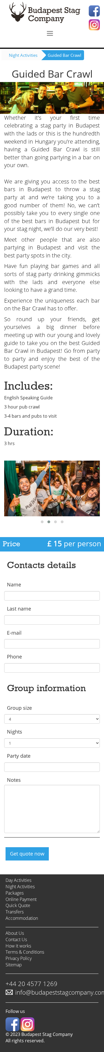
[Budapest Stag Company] (52, 13)
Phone (14, 656)
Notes (14, 780)
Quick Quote (18, 905)
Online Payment (21, 899)
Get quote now (27, 853)
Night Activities (23, 55)
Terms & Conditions (25, 952)
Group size (19, 707)
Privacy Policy (19, 958)
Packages (15, 893)
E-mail (14, 632)
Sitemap (14, 965)
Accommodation (22, 918)
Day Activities (18, 880)
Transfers (15, 912)
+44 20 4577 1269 (31, 983)
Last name (19, 608)
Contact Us (16, 939)
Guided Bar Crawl (64, 55)
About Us (15, 933)
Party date (19, 755)
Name (14, 584)
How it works (18, 946)
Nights (14, 731)
